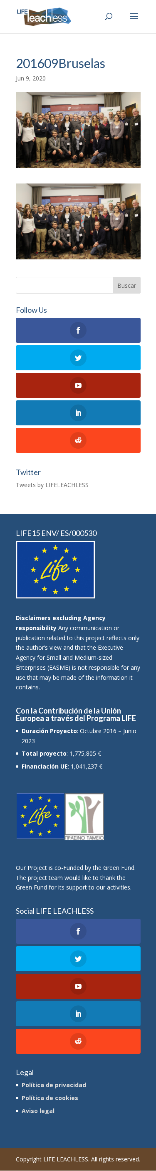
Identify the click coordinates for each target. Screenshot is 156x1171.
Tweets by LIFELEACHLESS (52, 485)
